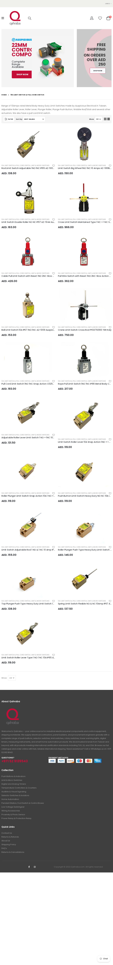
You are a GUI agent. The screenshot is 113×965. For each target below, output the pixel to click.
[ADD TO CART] (50, 131)
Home (4, 95)
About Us (5, 840)
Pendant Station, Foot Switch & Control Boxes (22, 803)
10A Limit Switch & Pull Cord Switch (15, 165)
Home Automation (10, 799)
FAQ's (4, 848)
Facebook (29, 867)
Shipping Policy (8, 844)
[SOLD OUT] (50, 346)
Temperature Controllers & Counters (18, 787)
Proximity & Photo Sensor (13, 814)
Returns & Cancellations (12, 852)
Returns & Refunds (10, 836)
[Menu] (2, 18)
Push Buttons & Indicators (13, 776)
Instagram (35, 867)
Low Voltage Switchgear (13, 806)
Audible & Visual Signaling (13, 791)
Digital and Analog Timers (13, 784)
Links (107, 3)
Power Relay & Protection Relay (16, 818)
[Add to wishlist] (53, 165)
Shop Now (22, 74)
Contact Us (6, 833)
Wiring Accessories (10, 810)
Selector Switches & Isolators (15, 795)
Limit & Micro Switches (40, 165)
